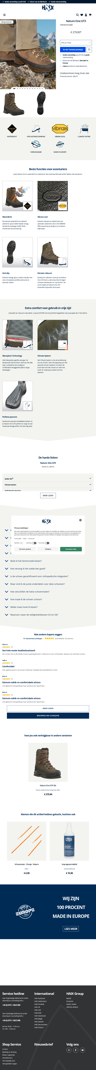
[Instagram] (68, 1050)
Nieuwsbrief (43, 1044)
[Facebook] (75, 1050)
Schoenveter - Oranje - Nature (27, 864)
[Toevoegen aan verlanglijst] (89, 49)
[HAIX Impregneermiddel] (69, 841)
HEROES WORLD (72, 1007)
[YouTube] (82, 1050)
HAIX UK (37, 1007)
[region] (28, 54)
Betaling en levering (9, 1052)
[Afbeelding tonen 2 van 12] (17, 88)
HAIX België (38, 1019)
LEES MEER (70, 929)
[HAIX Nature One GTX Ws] (48, 762)
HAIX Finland (38, 1027)
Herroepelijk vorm (8, 1061)
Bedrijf (68, 998)
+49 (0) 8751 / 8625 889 (11, 1005)
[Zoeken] (77, 15)
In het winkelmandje (73, 49)
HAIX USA (37, 1010)
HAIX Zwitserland (40, 1001)
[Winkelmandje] (91, 15)
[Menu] (4, 15)
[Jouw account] (86, 15)
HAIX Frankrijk (39, 1004)
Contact (5, 1049)
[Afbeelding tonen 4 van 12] (22, 88)
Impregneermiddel (69, 864)
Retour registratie (8, 1055)
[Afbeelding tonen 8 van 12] (32, 88)
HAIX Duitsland (39, 998)
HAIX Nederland (40, 1016)
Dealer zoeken (71, 1004)
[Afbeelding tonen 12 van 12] (42, 88)
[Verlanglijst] (82, 15)
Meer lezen (48, 495)
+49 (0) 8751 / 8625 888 (11, 1020)
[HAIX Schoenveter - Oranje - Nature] (26, 841)
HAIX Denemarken (40, 1024)
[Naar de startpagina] (48, 8)
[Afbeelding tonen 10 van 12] (37, 88)
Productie (69, 1001)
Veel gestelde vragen (9, 1064)
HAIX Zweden (39, 1022)
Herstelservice (7, 1058)
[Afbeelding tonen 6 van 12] (27, 88)
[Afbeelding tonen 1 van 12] (14, 88)
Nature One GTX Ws (48, 785)
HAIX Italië (37, 1013)
